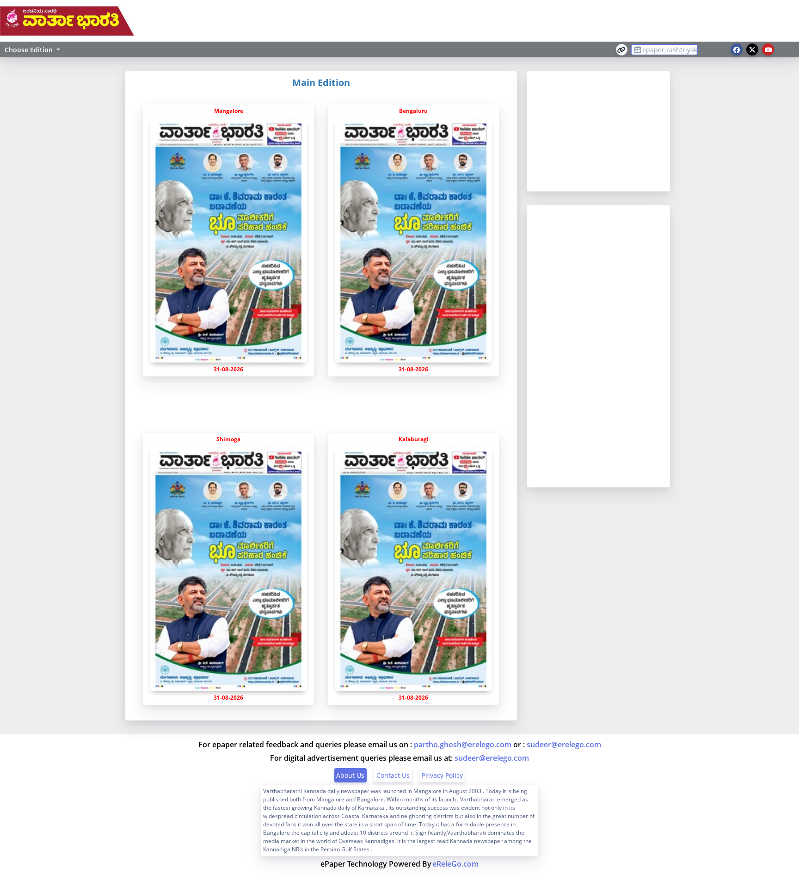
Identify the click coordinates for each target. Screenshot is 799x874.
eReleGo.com (455, 864)
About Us (350, 775)
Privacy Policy (442, 775)
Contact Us (393, 775)
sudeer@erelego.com (564, 744)
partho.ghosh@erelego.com (462, 744)
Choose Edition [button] (29, 49)
